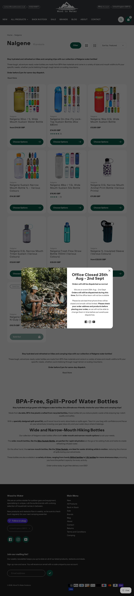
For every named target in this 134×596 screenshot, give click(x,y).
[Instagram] (90, 322)
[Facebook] (86, 322)
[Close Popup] (109, 270)
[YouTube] (94, 322)
